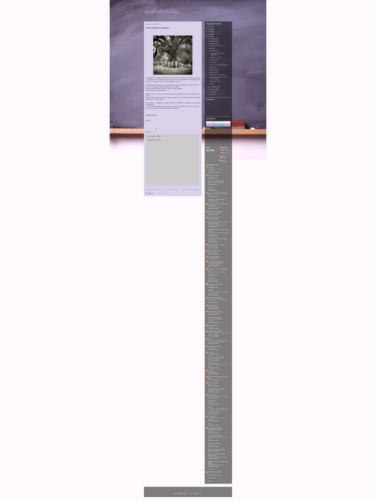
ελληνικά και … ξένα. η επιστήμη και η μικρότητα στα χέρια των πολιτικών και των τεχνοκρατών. (218, 410)
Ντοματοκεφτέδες (212, 246)
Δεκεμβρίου (213, 38)
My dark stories (212, 305)
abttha (210, 407)
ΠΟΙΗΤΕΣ (210, 402)
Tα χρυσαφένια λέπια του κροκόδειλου (216, 54)
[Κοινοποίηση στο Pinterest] (158, 129)
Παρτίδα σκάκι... (214, 72)
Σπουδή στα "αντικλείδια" (214, 358)
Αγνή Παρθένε (212, 240)
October (211, 83)
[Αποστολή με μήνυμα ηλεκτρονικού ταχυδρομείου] (151, 129)
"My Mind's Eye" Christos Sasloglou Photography (216, 262)
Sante (209, 384)
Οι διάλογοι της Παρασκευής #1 (216, 225)
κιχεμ (209, 480)
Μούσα (210, 445)
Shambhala (211, 278)
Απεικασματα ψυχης (214, 443)
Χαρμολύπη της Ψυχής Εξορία (217, 238)
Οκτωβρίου (213, 43)
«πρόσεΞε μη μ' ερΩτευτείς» (215, 207)
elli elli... (210, 187)
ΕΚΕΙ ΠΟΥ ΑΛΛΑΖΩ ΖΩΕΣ (216, 181)
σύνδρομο (212, 48)
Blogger (200, 493)
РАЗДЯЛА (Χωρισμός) (214, 390)
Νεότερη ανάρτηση (153, 189)
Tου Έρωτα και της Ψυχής (216, 357)
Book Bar (211, 167)
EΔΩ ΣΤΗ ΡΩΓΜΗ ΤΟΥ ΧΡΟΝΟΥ (218, 193)
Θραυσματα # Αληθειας (215, 211)
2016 (209, 29)
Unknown (226, 152)
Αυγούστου (213, 89)
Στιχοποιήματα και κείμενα (216, 388)
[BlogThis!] (152, 129)
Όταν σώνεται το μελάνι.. (214, 213)
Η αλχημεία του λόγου (215, 57)
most (209, 423)
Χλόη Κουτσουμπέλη (214, 346)
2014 (209, 34)
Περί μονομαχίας (214, 50)
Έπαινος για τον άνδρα (216, 46)
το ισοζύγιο (211, 326)
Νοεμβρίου (213, 41)
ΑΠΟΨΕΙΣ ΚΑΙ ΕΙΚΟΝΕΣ (215, 298)
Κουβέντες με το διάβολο (214, 313)
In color (210, 469)
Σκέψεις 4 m (212, 478)
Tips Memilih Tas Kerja (214, 264)
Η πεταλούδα (213, 67)
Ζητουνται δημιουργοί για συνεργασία (218, 396)
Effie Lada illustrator (214, 251)
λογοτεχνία (154, 132)
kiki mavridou (212, 416)
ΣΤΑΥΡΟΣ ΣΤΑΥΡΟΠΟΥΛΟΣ (216, 199)
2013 (209, 36)
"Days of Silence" (212, 252)
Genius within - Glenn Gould (217, 74)
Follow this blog (218, 124)
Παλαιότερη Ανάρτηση (191, 189)
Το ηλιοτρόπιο (213, 62)
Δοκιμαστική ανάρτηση (214, 307)
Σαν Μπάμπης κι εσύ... (215, 311)
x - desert (211, 352)
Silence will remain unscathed (216, 183)
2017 (209, 26)
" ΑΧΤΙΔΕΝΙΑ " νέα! (213, 176)
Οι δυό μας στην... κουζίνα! (216, 244)
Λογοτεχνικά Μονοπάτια (215, 284)
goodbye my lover (213, 279)
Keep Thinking (212, 395)
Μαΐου (212, 94)
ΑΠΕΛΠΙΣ (210, 285)
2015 (209, 31)
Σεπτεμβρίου (213, 87)
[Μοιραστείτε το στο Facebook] (156, 129)
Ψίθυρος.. (210, 195)
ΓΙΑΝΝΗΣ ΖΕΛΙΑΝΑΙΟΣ (215, 331)
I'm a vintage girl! (213, 382)
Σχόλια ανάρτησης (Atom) (161, 193)
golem (210, 339)
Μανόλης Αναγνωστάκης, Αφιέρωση (217, 457)
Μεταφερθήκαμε (212, 372)
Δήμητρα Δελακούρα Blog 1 (216, 449)
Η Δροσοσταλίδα (214, 60)
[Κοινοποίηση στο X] (154, 129)
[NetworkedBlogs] (218, 122)
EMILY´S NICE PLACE (214, 472)
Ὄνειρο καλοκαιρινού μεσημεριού (218, 65)
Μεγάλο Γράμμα (213, 69)
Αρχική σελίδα (171, 189)
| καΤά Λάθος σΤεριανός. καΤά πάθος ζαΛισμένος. (217, 222)
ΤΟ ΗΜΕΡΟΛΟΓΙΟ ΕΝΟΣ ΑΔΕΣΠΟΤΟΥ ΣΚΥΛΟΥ (215, 428)
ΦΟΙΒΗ (210, 290)
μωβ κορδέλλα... (164, 11)
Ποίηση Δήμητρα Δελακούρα (215, 464)
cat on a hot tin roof (214, 217)
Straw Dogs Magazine (214, 317)
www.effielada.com (214, 475)
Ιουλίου (212, 91)
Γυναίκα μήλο (211, 431)
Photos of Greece (213, 363)
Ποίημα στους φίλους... (215, 81)
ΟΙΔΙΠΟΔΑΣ (211, 348)
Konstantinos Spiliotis (215, 435)
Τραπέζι (210, 370)
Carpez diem (212, 401)
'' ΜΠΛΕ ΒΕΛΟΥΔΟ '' (214, 257)
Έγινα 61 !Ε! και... (213, 175)
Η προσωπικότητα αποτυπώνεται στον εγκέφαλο (218, 77)
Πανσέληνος (211, 188)
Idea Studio (226, 150)
